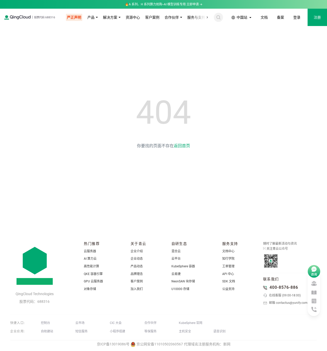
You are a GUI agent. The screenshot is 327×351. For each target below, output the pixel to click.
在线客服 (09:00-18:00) (284, 295)
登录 (296, 17)
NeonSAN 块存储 (183, 281)
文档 (264, 17)
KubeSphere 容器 (183, 266)
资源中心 (133, 17)
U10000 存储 (180, 289)
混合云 (176, 251)
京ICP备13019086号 (113, 344)
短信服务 (81, 331)
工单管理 (228, 266)
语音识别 (219, 331)
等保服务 (150, 331)
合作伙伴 (172, 17)
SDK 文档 (228, 281)
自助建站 (47, 331)
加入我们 (137, 289)
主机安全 (185, 331)
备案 (280, 17)
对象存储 (90, 289)
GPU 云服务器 (93, 281)
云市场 (80, 323)
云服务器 (90, 251)
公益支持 (228, 289)
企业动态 (137, 258)
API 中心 (228, 274)
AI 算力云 (90, 258)
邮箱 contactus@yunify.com (288, 303)
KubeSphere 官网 (190, 323)
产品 (91, 17)
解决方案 (110, 17)
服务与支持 (196, 17)
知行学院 (228, 258)
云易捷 (176, 274)
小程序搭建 (117, 331)
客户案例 (152, 17)
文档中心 (228, 251)
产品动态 (137, 266)
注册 (317, 17)
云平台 (176, 258)
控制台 (45, 323)
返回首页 (182, 145)
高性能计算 (91, 266)
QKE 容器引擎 (93, 274)
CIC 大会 (116, 323)
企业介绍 (137, 251)
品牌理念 (137, 274)
